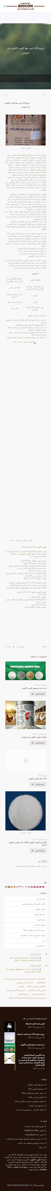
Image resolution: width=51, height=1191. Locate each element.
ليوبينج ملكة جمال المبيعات (34, 1126)
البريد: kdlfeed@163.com (34, 1135)
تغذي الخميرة (40, 946)
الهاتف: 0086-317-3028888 (34, 1131)
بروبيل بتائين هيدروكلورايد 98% (34, 930)
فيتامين (39, 157)
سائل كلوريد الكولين (28, 554)
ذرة (44, 941)
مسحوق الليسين (39, 914)
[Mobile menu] (5, 6)
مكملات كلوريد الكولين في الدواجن (34, 737)
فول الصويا (41, 920)
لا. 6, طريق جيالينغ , (25, 1139)
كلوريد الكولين (25, 155)
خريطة (41, 1147)
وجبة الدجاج (41, 899)
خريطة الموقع (34, 1170)
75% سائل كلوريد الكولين (37, 779)
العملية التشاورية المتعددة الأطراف (32, 935)
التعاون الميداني (39, 925)
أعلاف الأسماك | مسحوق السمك (33, 904)
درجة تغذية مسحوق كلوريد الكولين (34, 688)
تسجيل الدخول (31, 866)
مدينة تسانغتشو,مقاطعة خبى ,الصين (31, 1143)
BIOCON (11, 1185)
